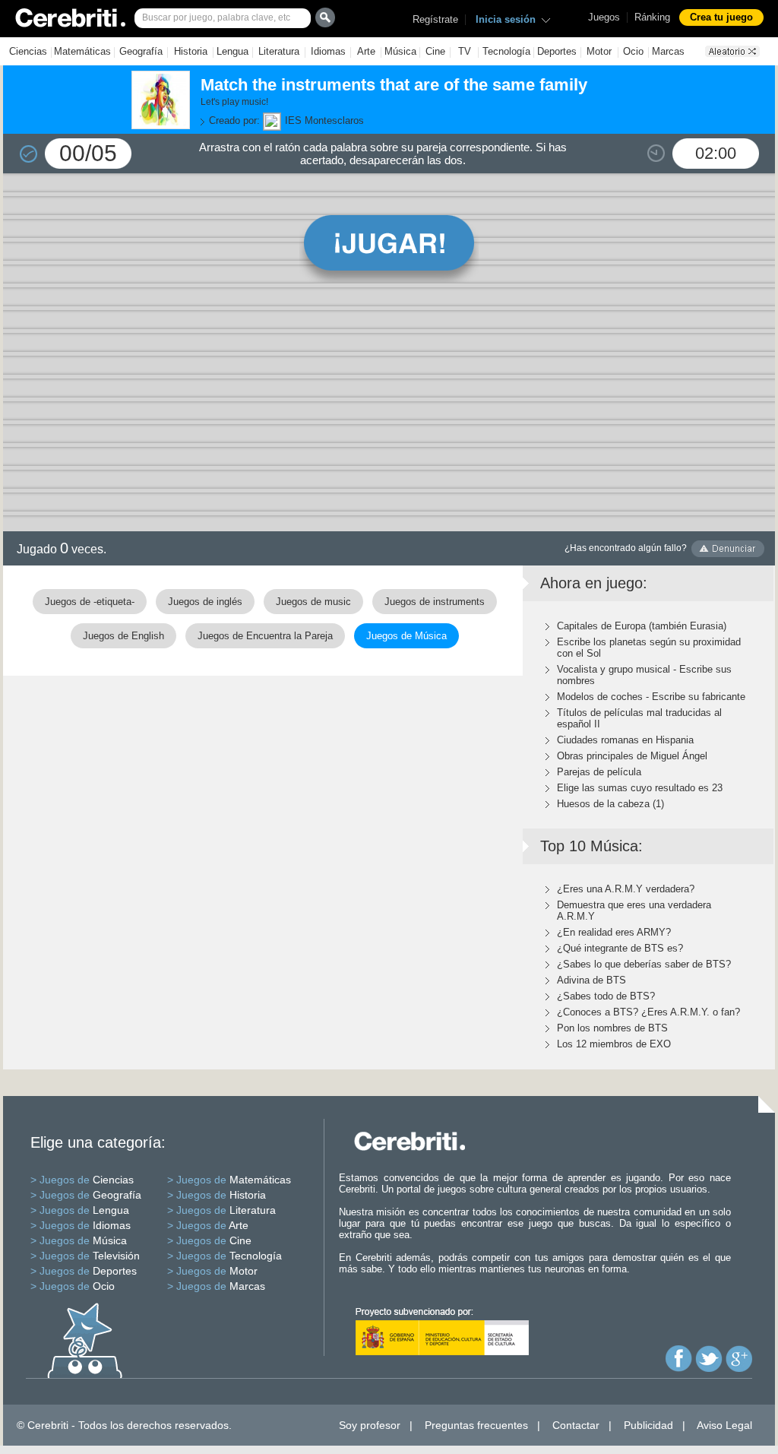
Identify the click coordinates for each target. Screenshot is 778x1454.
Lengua (232, 51)
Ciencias (28, 51)
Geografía (141, 51)
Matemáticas (82, 51)
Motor (599, 51)
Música (400, 51)
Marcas (668, 51)
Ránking (652, 17)
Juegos (604, 17)
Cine (435, 51)
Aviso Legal (724, 1425)
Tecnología (506, 51)
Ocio (633, 51)
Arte (366, 51)
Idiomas (328, 51)
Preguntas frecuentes (476, 1425)
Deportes (557, 51)
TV (464, 51)
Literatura (278, 51)
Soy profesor (369, 1425)
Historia (190, 51)
